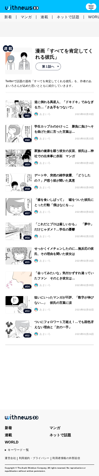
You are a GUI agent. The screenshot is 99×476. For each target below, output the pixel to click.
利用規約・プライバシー (34, 458)
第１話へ (48, 66)
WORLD (12, 442)
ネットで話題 (68, 17)
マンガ (26, 17)
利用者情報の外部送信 (66, 458)
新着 (8, 17)
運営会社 (10, 458)
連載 (44, 17)
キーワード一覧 (18, 450)
